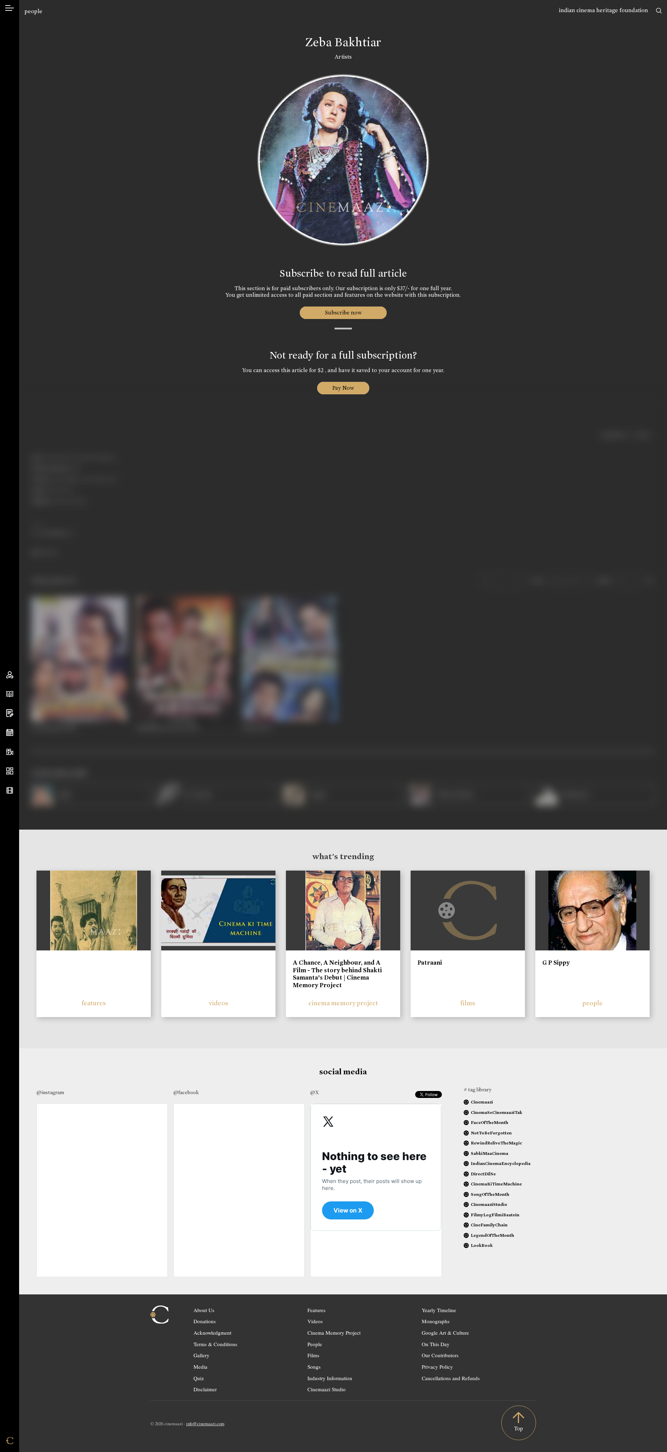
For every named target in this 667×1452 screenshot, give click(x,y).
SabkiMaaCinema (489, 1153)
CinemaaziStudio (489, 1204)
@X (314, 1092)
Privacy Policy (437, 1366)
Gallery (201, 1355)
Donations (204, 1321)
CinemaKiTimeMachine (496, 1183)
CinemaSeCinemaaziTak (496, 1112)
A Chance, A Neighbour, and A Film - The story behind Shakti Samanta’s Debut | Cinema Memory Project (337, 974)
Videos (315, 1321)
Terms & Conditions (215, 1344)
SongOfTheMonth (490, 1194)
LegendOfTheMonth (492, 1235)
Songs (314, 1366)
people (33, 11)
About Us (203, 1310)
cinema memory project (343, 1003)
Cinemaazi (482, 1102)
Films (313, 1355)
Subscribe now (343, 312)
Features (316, 1310)
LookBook (482, 1245)
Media (200, 1366)
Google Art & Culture (445, 1332)
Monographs (436, 1321)
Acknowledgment (212, 1332)
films (467, 1003)
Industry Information (329, 1378)
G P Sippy (556, 962)
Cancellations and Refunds (451, 1378)
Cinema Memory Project (334, 1332)
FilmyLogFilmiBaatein (495, 1214)
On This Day (436, 1344)
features (94, 1003)
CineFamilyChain (489, 1224)
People (314, 1344)
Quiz (198, 1378)
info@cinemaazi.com (205, 1423)
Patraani (430, 962)
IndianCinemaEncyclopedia (500, 1163)
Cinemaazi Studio (326, 1389)
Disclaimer (205, 1389)
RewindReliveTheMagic (496, 1142)
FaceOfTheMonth (489, 1122)
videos (218, 1003)
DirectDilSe (483, 1173)
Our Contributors (440, 1355)
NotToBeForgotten (491, 1132)
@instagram (50, 1092)
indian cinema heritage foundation (603, 10)
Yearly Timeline (439, 1310)
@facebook (186, 1092)
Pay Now (343, 388)
